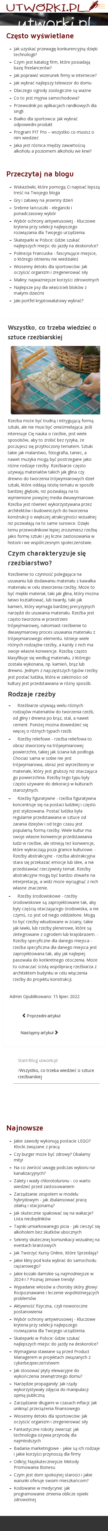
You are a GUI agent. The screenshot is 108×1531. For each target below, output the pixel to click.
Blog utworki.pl (43, 1060)
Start (22, 1060)
